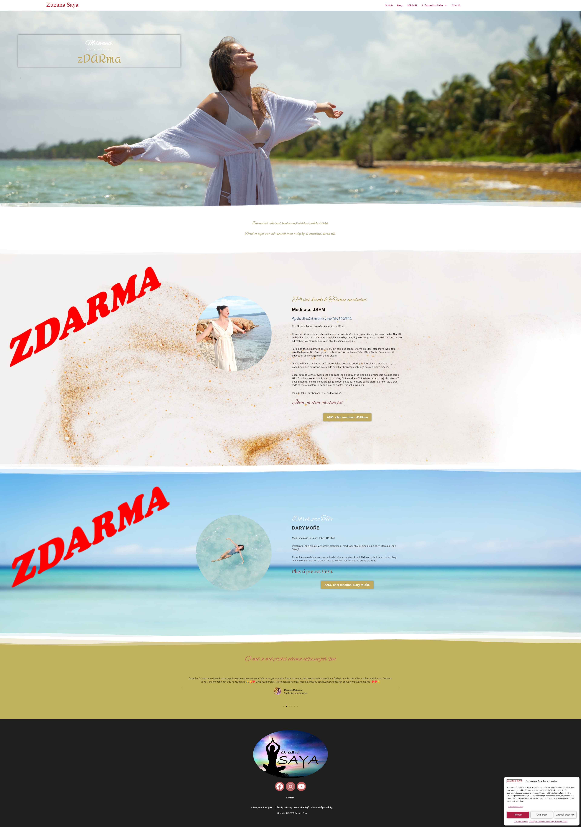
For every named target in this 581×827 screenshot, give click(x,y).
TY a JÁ (456, 5)
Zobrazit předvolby (565, 814)
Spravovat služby (515, 807)
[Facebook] (279, 786)
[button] (181, 688)
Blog (399, 5)
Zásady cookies (521, 821)
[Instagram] (290, 786)
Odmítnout (542, 814)
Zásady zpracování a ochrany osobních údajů (548, 821)
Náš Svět (412, 5)
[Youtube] (301, 786)
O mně (389, 5)
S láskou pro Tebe (432, 5)
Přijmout (518, 814)
